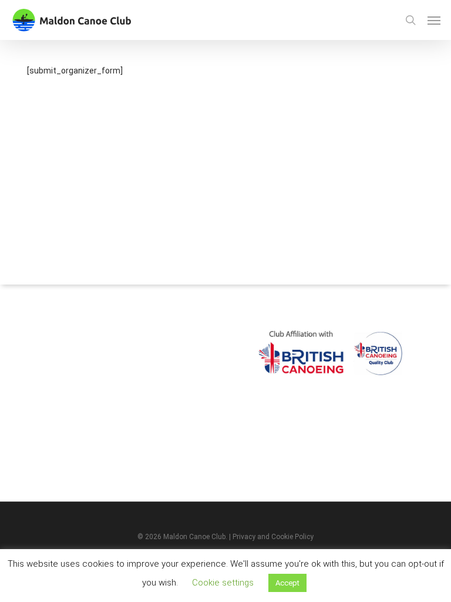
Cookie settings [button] (223, 582)
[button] (434, 20)
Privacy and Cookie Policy (273, 537)
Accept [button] (287, 582)
